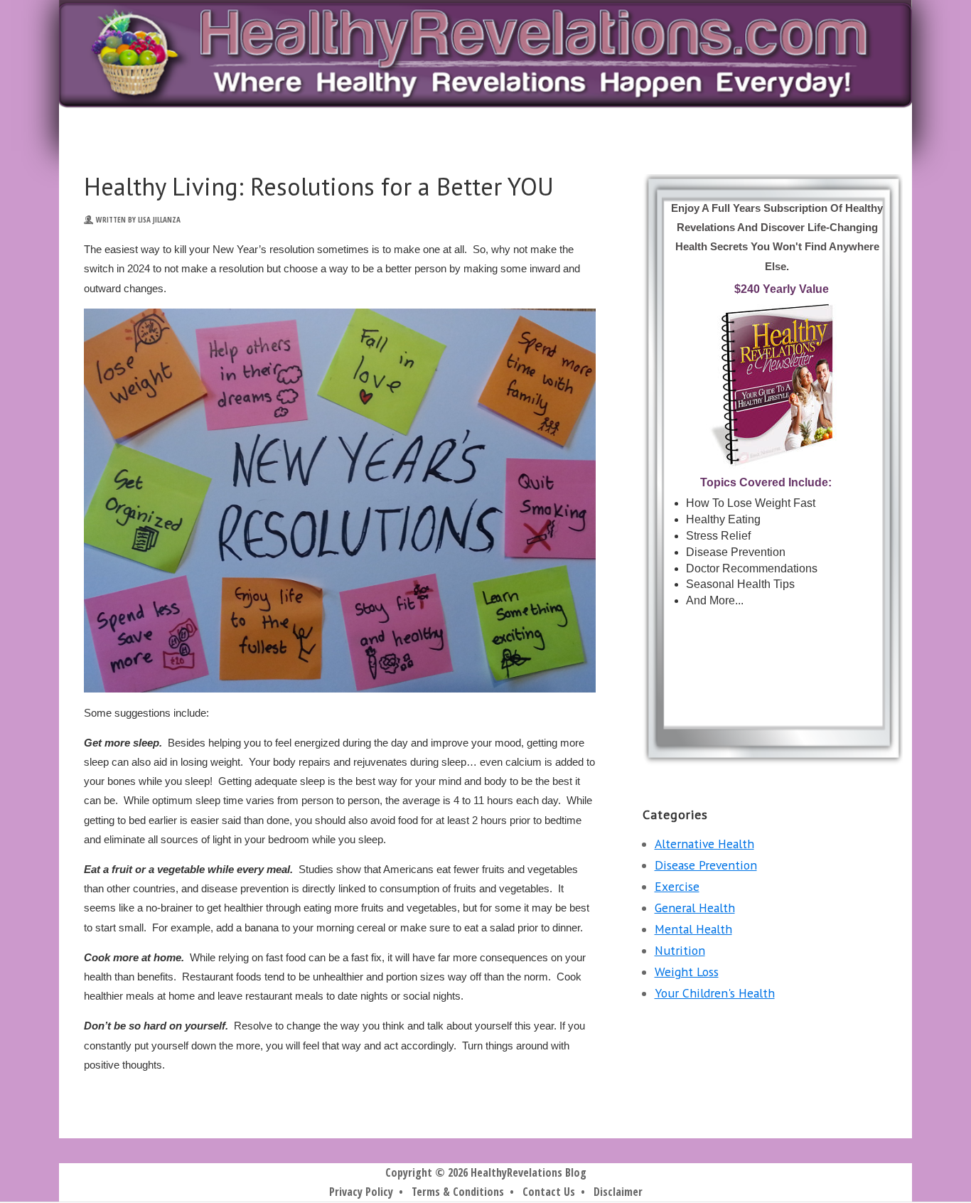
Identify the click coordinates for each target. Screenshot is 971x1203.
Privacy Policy (361, 1191)
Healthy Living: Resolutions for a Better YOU (319, 186)
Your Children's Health (715, 993)
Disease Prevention (706, 865)
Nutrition (680, 950)
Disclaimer (618, 1191)
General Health (695, 907)
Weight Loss (687, 971)
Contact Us (548, 1191)
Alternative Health (704, 843)
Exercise (677, 886)
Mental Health (693, 929)
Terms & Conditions (458, 1191)
